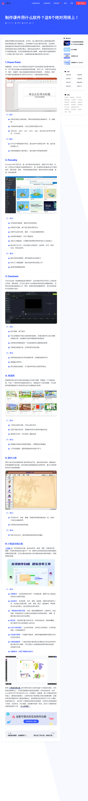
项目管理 (79, 97)
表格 (65, 112)
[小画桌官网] (6, 3)
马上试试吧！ (25, 706)
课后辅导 (67, 102)
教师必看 (67, 99)
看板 (70, 112)
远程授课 (73, 102)
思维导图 (74, 109)
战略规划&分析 (75, 107)
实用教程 (73, 104)
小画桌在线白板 (15, 688)
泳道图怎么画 (74, 56)
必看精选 (80, 104)
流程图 (80, 109)
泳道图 (66, 97)
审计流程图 (74, 49)
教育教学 (67, 104)
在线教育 (80, 102)
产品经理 (80, 99)
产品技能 (73, 99)
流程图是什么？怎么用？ (77, 62)
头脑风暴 (67, 109)
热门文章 (67, 107)
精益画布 (72, 97)
